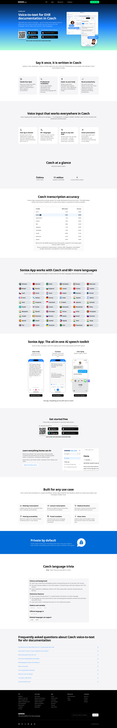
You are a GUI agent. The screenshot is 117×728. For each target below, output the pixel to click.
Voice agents (38, 705)
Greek (64, 297)
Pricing (20, 708)
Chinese (78, 288)
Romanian (38, 316)
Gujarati (78, 297)
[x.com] (25, 724)
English (64, 293)
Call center (37, 696)
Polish (77, 311)
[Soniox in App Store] (31, 724)
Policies (86, 701)
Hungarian (38, 302)
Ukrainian (51, 325)
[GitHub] (22, 724)
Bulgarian (51, 288)
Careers (86, 700)
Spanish (24, 320)
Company (69, 2)
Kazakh (24, 307)
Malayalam (25, 311)
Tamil (77, 320)
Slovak (78, 316)
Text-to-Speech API (23, 700)
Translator (53, 700)
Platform (20, 696)
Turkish (37, 325)
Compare (20, 707)
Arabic (50, 284)
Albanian (37, 284)
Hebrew (92, 297)
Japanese (78, 302)
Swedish (51, 320)
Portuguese (93, 311)
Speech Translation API (24, 701)
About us (86, 696)
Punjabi (24, 316)
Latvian (51, 307)
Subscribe (95, 715)
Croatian (92, 288)
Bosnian (37, 288)
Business (53, 703)
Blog (69, 698)
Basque (78, 284)
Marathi (37, 311)
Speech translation (39, 703)
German (51, 297)
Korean (37, 307)
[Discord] (28, 724)
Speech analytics (39, 701)
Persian (64, 311)
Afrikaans (24, 284)
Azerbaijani (65, 284)
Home (52, 696)
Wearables (37, 707)
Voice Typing (54, 701)
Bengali (24, 288)
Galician (37, 297)
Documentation (22, 703)
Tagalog (64, 320)
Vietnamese (79, 325)
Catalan (64, 288)
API (46, 2)
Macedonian (79, 307)
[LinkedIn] (19, 724)
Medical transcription (40, 698)
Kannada (92, 302)
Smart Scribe (54, 698)
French (24, 297)
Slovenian (92, 316)
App (52, 2)
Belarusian (92, 284)
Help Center (54, 707)
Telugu (91, 320)
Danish (37, 293)
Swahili (37, 320)
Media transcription (39, 700)
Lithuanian (65, 307)
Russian (51, 316)
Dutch (50, 293)
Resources (60, 2)
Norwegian (52, 311)
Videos (69, 700)
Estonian (78, 293)
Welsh (91, 325)
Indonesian (52, 302)
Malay (91, 307)
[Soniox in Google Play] (34, 724)
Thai (23, 325)
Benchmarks (21, 705)
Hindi (23, 302)
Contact (86, 698)
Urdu (63, 325)
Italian (64, 302)
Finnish (92, 293)
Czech (23, 293)
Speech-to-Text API (23, 698)
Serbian (64, 316)
